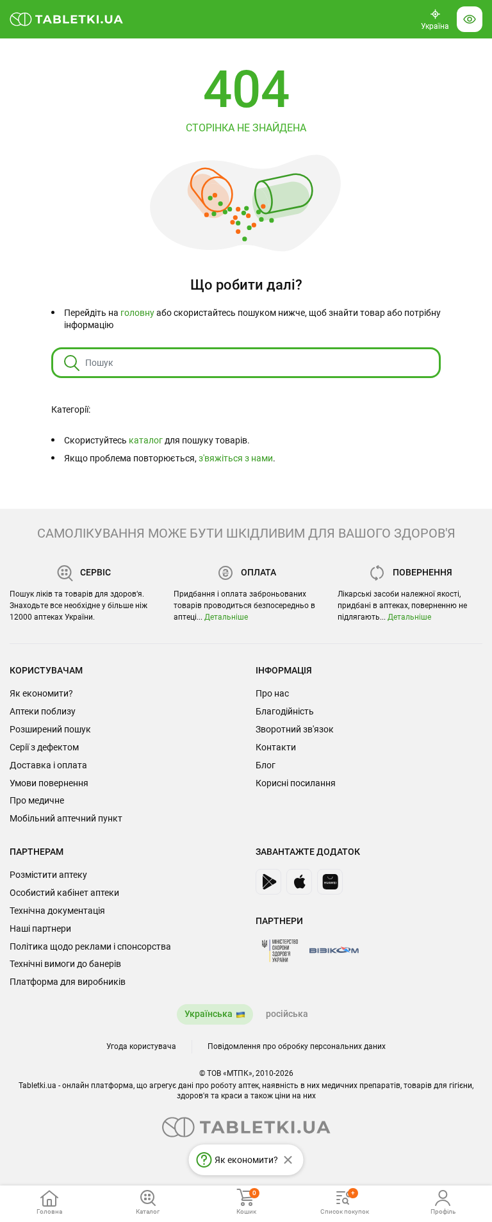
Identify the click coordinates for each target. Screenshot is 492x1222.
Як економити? (41, 693)
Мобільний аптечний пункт (66, 818)
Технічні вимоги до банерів (65, 964)
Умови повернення (49, 783)
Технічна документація (57, 910)
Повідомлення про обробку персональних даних (297, 1046)
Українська (208, 1014)
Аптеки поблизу (43, 711)
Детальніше (226, 617)
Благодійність (285, 711)
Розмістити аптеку (48, 875)
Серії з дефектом (44, 747)
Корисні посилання (296, 783)
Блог (265, 765)
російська (287, 1014)
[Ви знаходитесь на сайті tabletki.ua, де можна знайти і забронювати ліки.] (67, 19)
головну (137, 313)
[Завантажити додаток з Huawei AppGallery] (330, 882)
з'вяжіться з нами (236, 458)
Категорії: (70, 409)
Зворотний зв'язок (295, 729)
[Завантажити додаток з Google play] (268, 882)
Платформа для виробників (68, 982)
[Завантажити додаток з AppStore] (299, 882)
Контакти (276, 747)
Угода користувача (141, 1046)
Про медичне (37, 800)
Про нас (272, 693)
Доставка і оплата (48, 765)
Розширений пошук (50, 729)
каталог (146, 440)
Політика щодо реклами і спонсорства (90, 946)
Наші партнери (40, 928)
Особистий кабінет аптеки (64, 893)
